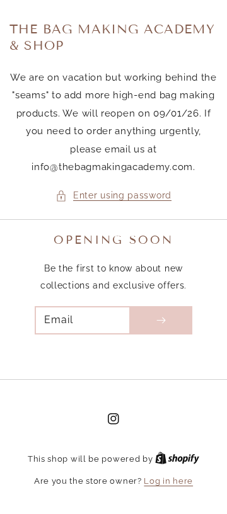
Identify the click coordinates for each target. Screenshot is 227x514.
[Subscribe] (160, 320)
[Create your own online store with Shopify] (177, 459)
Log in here (168, 481)
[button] (113, 196)
